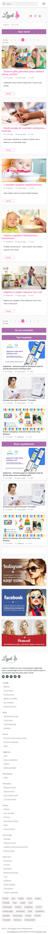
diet (30, 911)
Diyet (5, 756)
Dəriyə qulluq (21, 403)
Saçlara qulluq (9, 694)
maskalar (7, 920)
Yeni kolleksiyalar (10, 724)
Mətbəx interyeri (10, 787)
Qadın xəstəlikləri (10, 768)
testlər (29, 916)
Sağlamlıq (20, 437)
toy (31, 903)
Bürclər (5, 734)
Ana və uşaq (22, 78)
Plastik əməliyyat (10, 706)
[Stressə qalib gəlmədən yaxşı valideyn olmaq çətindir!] (24, 57)
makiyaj (6, 903)
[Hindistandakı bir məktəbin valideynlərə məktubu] (24, 114)
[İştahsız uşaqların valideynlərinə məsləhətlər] (24, 221)
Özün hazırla (8, 888)
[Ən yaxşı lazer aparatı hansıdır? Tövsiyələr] (24, 388)
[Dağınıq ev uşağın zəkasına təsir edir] (24, 278)
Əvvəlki (5, 40)
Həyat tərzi (7, 857)
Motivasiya (8, 869)
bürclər (38, 916)
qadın (21, 898)
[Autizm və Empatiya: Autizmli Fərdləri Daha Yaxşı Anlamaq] (24, 419)
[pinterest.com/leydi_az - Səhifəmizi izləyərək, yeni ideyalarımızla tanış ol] (24, 633)
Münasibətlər (8, 774)
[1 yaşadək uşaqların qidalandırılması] (24, 170)
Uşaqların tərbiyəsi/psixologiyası (16, 847)
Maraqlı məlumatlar (11, 873)
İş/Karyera (7, 880)
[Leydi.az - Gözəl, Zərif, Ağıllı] (12, 15)
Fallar (6, 746)
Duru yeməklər (9, 813)
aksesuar (18, 920)
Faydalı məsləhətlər (11, 892)
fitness (18, 907)
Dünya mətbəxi (9, 829)
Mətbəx (5, 805)
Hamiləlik (7, 839)
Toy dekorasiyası (10, 799)
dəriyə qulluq (8, 911)
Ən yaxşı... (7, 865)
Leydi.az (13, 928)
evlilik (23, 903)
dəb (15, 903)
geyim (38, 898)
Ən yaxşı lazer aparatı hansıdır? (19, 400)
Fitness (6, 764)
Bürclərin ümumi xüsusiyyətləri (15, 738)
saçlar (39, 907)
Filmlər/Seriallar (9, 884)
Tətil (5, 876)
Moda (5, 712)
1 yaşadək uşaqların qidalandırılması (22, 184)
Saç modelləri (9, 702)
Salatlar (6, 809)
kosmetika (21, 911)
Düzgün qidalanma (10, 760)
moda (6, 898)
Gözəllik (5, 683)
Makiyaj (6, 687)
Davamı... (9, 93)
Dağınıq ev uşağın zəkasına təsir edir (22, 292)
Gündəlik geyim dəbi (11, 716)
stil (14, 898)
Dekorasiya (7, 784)
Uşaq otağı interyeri (11, 795)
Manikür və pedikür (10, 698)
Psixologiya (8, 861)
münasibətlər (30, 920)
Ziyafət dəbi (8, 720)
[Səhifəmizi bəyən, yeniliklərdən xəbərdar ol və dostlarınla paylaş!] (35, 16)
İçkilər (6, 825)
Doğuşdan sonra (10, 843)
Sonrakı (5, 42)
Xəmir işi (7, 817)
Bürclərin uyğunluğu (11, 742)
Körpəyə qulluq (9, 851)
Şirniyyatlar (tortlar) (11, 821)
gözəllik (6, 916)
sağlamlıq (29, 907)
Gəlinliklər (7, 728)
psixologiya (18, 916)
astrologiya (8, 907)
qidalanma (40, 911)
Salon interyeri (9, 791)
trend (30, 898)
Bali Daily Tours (41, 932)
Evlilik (6, 778)
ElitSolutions (14, 932)
